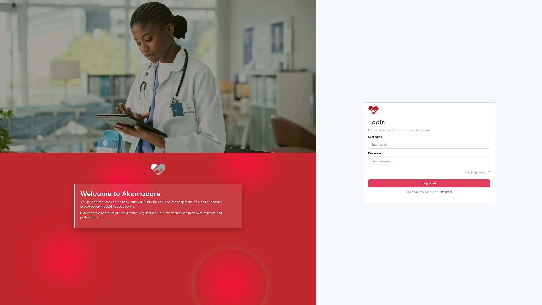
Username (375, 137)
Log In (427, 183)
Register (446, 192)
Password (375, 153)
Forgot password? (477, 172)
